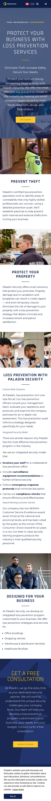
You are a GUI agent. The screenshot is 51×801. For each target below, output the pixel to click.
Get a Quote (25, 120)
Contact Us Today (25, 744)
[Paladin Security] (14, 4)
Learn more (18, 789)
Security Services (20, 22)
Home (9, 22)
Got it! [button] (13, 796)
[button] (46, 4)
